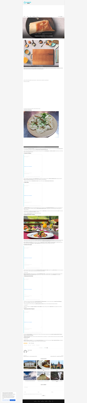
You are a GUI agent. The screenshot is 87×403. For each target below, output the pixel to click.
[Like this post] (44, 347)
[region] (8, 397)
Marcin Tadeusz (44, 37)
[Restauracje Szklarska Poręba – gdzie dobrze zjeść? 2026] (43, 364)
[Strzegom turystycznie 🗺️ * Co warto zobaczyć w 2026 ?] (43, 375)
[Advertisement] (43, 10)
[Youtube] (61, 16)
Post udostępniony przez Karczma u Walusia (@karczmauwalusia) (33, 176)
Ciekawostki (34, 16)
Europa (27, 16)
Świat (30, 16)
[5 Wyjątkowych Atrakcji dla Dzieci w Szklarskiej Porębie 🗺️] (57, 375)
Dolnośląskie (39, 33)
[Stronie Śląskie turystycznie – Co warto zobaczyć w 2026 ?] (30, 364)
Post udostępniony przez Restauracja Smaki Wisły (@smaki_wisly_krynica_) (33, 205)
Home (36, 33)
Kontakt (37, 16)
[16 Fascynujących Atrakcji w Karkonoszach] (30, 375)
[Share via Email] (47, 347)
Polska (24, 16)
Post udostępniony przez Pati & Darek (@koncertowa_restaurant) (33, 299)
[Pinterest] (60, 16)
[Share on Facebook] (45, 347)
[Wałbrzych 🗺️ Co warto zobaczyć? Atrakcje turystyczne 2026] (57, 364)
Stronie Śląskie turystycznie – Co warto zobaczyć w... (30, 369)
